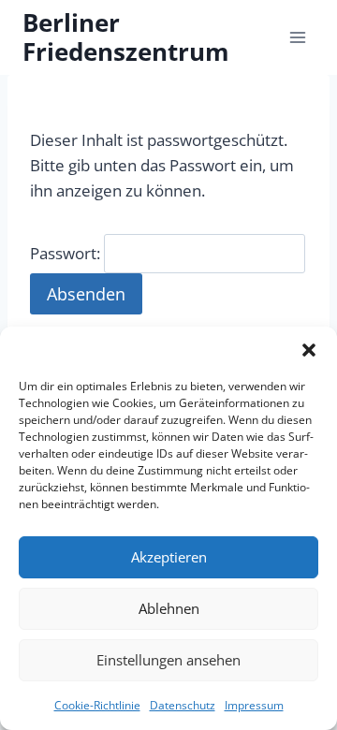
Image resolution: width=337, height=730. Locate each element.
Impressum (254, 705)
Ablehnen (169, 608)
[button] (309, 350)
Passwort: (67, 253)
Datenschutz (182, 705)
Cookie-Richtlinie (97, 705)
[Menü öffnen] (297, 36)
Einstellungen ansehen (168, 659)
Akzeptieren (169, 557)
